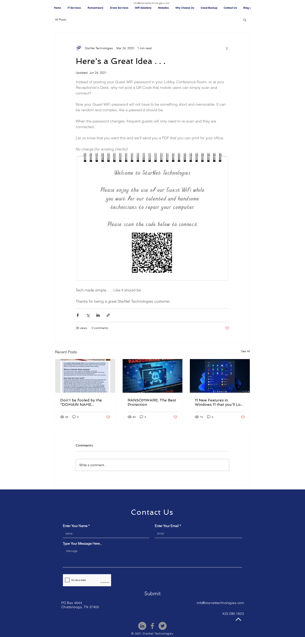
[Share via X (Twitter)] (88, 315)
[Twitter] (163, 626)
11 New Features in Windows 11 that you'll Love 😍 (220, 402)
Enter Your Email (167, 525)
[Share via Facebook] (78, 315)
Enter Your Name (75, 525)
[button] (245, 19)
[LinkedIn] (142, 626)
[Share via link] (108, 315)
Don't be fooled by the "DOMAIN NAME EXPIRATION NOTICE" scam (81, 402)
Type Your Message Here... (82, 543)
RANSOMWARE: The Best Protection (152, 402)
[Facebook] (152, 626)
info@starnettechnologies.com (151, 3)
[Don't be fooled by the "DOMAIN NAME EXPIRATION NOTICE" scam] (85, 376)
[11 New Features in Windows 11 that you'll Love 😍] (220, 376)
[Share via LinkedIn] (98, 315)
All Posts (60, 19)
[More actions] (226, 48)
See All (245, 351)
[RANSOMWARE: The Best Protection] (153, 376)
